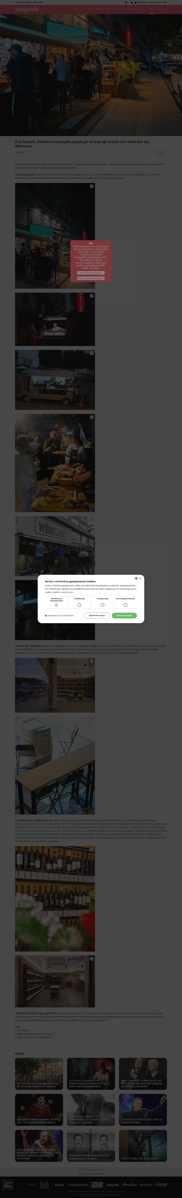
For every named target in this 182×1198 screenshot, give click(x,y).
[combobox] (136, 578)
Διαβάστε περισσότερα (63, 592)
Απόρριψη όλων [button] (97, 615)
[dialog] (91, 599)
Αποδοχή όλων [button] (124, 615)
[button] (59, 615)
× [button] (140, 578)
